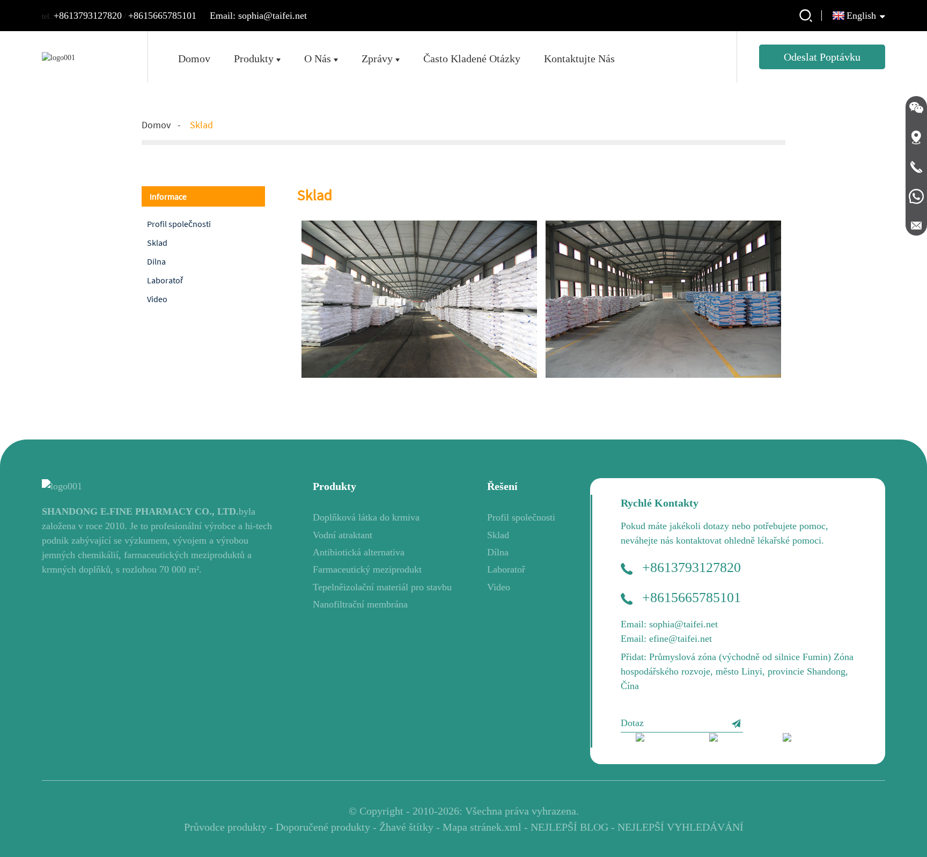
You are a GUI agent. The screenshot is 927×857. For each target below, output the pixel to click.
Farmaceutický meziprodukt (367, 569)
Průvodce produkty (225, 827)
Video (157, 299)
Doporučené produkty (323, 827)
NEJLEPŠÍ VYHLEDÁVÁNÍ (680, 827)
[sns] (665, 740)
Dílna (156, 261)
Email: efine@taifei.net (666, 638)
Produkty (254, 58)
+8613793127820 (88, 15)
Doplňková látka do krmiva (366, 517)
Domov (194, 58)
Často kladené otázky (471, 58)
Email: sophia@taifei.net (258, 15)
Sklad (201, 125)
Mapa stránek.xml (482, 827)
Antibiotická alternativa (358, 552)
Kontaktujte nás (579, 58)
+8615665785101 (162, 15)
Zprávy (377, 58)
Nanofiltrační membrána (360, 604)
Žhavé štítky (406, 827)
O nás (317, 58)
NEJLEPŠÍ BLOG (569, 827)
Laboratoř (165, 280)
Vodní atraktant (342, 535)
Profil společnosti (179, 223)
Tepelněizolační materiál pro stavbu (382, 587)
